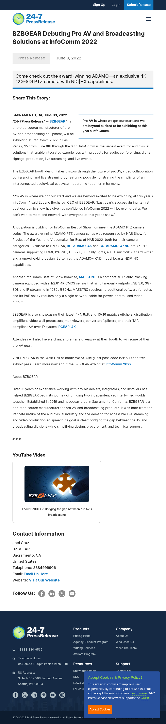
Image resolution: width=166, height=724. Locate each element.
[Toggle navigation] (148, 19)
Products (81, 629)
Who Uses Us (125, 642)
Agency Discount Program (90, 642)
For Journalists (83, 689)
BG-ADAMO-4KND (115, 246)
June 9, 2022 (68, 58)
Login (116, 4)
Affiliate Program (84, 654)
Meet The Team (126, 648)
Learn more (139, 693)
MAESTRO (87, 277)
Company (124, 629)
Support (123, 664)
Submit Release (139, 4)
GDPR (145, 698)
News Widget (82, 683)
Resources (82, 664)
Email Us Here (36, 574)
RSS (76, 677)
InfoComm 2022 (118, 364)
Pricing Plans (81, 636)
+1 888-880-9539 (30, 649)
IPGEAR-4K (67, 327)
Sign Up (99, 4)
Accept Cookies (100, 709)
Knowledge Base (84, 671)
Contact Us (123, 671)
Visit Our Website (44, 580)
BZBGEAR (57, 121)
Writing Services (84, 648)
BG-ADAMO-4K (79, 246)
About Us (122, 636)
